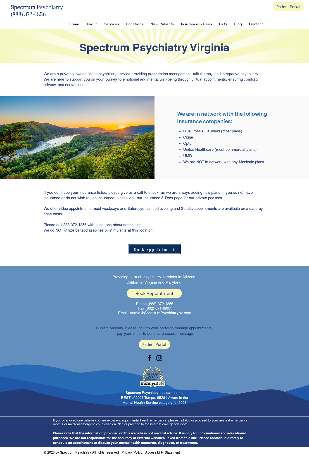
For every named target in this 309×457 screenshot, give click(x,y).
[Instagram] (159, 358)
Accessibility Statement (162, 452)
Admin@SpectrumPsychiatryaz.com (160, 313)
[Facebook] (149, 358)
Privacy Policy (132, 452)
